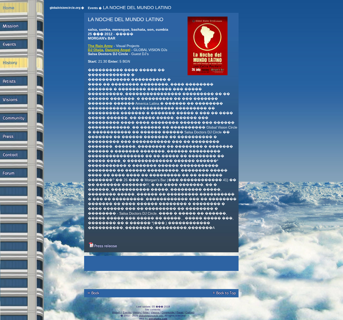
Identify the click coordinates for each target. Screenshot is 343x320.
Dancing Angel (117, 50)
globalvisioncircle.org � (67, 8)
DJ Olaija (95, 50)
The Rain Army (100, 46)
